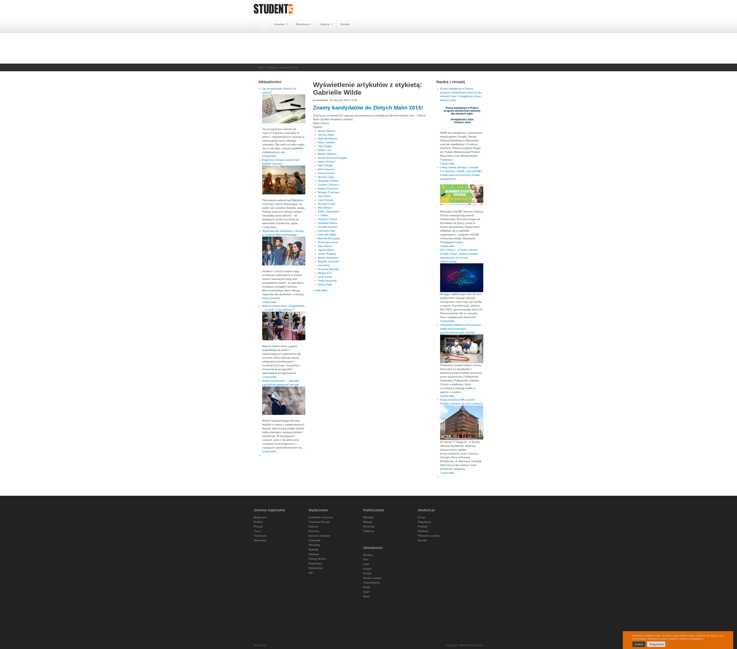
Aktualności (303, 24)
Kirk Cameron (326, 169)
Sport (366, 591)
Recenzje (368, 526)
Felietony (368, 531)
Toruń (257, 531)
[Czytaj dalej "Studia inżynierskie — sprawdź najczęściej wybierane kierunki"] (283, 400)
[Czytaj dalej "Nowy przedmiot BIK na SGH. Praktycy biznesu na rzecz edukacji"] (461, 422)
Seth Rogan (325, 146)
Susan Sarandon (328, 257)
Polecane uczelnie (429, 535)
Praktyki (422, 526)
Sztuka (367, 573)
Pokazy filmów (317, 558)
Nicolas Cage (326, 176)
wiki (310, 572)
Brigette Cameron (328, 261)
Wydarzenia (315, 567)
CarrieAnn (324, 265)
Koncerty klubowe (319, 535)
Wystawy (272, 67)
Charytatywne (371, 582)
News (366, 596)
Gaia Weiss (325, 246)
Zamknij (639, 644)
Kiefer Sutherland (328, 211)
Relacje (367, 521)
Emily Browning (327, 280)
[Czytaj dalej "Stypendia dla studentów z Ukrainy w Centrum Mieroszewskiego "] (283, 251)
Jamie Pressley (327, 253)
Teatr (366, 564)
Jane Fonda (325, 276)
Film (365, 559)
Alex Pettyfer (325, 165)
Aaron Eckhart (326, 161)
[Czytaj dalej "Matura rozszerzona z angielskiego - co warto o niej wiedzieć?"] (283, 326)
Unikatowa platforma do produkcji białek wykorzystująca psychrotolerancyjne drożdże (460, 328)
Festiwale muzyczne (320, 517)
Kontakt (345, 24)
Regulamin (424, 521)
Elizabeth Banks (327, 223)
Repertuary (315, 563)
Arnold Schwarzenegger (332, 157)
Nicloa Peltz (325, 284)
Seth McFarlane (327, 138)
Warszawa (260, 540)
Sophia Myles (326, 249)
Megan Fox (325, 272)
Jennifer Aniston (327, 226)
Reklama (423, 531)
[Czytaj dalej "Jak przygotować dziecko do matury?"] (283, 108)
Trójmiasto (260, 535)
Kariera (325, 24)
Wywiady (368, 517)
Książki (367, 568)
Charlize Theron (327, 219)
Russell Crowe (326, 203)
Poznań (258, 526)
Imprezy (313, 526)
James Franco (326, 173)
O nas (421, 517)
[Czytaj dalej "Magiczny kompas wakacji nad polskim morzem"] (283, 180)
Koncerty (313, 531)
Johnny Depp (326, 134)
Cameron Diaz (326, 230)
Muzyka (368, 554)
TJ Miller (323, 215)
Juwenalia (314, 540)
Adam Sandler (326, 142)
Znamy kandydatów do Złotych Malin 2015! (368, 108)
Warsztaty (314, 544)
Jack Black (324, 196)
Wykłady (313, 549)
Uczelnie (279, 24)
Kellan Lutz (324, 150)
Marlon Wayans (327, 153)
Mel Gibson (325, 207)
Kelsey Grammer (328, 188)
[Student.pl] (273, 10)
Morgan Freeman (328, 192)
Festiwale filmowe (319, 521)
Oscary (325, 123)
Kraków (258, 521)
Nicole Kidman (326, 130)
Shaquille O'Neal (328, 180)
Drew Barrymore (328, 242)
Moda (366, 587)
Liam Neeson (326, 199)
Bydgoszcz (260, 517)
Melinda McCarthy (329, 238)
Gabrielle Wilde (327, 234)
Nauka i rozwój (372, 577)
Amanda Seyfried (328, 269)
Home (261, 67)
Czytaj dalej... (321, 290)
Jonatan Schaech (328, 184)
